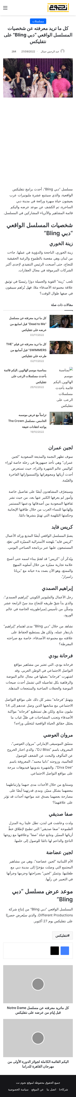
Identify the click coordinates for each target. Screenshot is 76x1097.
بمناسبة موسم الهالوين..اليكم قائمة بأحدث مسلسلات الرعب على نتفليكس (25, 376)
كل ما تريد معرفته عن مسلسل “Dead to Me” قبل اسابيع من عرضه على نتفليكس (27, 324)
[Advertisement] (38, 140)
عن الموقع (37, 1089)
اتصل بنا (51, 1089)
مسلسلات (38, 21)
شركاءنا (63, 1089)
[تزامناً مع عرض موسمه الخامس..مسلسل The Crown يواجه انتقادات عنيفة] (61, 418)
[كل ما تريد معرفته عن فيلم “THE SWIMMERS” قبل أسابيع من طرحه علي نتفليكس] (61, 347)
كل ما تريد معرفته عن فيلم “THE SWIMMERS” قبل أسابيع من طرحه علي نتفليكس (26, 350)
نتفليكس (61, 935)
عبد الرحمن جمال (50, 51)
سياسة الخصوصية (18, 1089)
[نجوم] (58, 7)
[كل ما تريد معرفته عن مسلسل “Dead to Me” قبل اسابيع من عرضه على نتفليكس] (61, 321)
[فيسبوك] (65, 950)
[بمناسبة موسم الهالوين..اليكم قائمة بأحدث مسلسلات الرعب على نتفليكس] (61, 388)
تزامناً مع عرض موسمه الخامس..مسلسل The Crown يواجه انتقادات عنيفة (27, 420)
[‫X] (54, 950)
